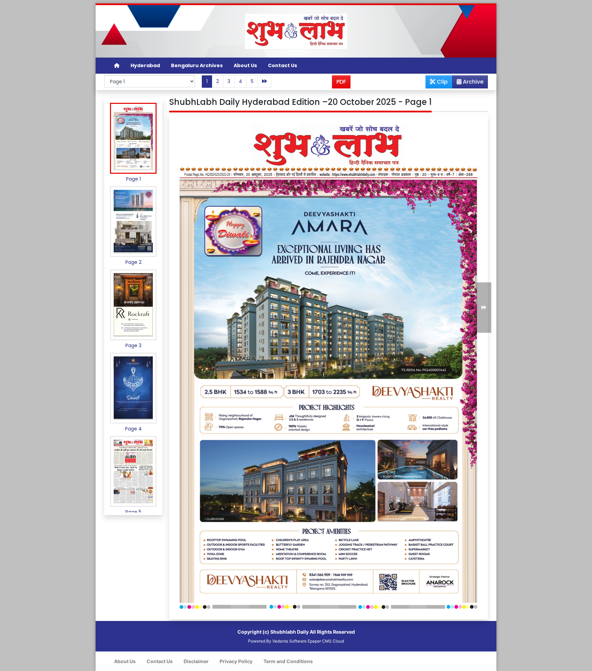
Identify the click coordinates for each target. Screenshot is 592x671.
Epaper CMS (320, 641)
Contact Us (282, 65)
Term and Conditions (288, 661)
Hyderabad (145, 65)
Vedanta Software (289, 641)
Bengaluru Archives (197, 65)
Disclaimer (196, 661)
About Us (245, 65)
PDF (341, 82)
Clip (441, 82)
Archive (472, 82)
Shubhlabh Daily (289, 632)
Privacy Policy (236, 661)
